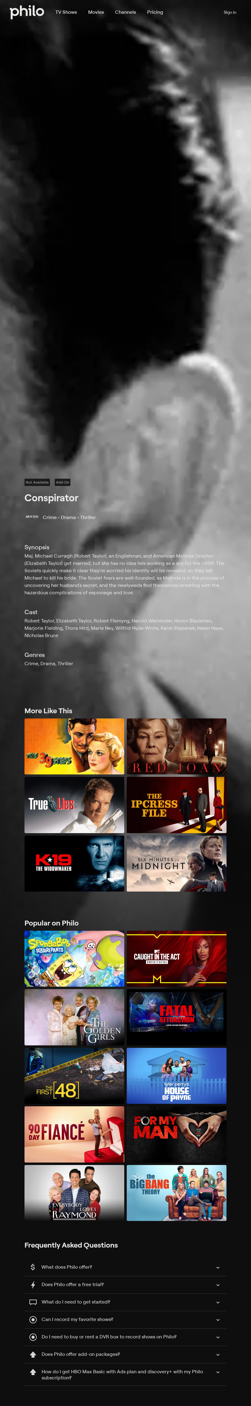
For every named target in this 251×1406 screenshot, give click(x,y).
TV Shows (66, 12)
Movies (96, 12)
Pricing (155, 12)
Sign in (230, 12)
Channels (125, 12)
